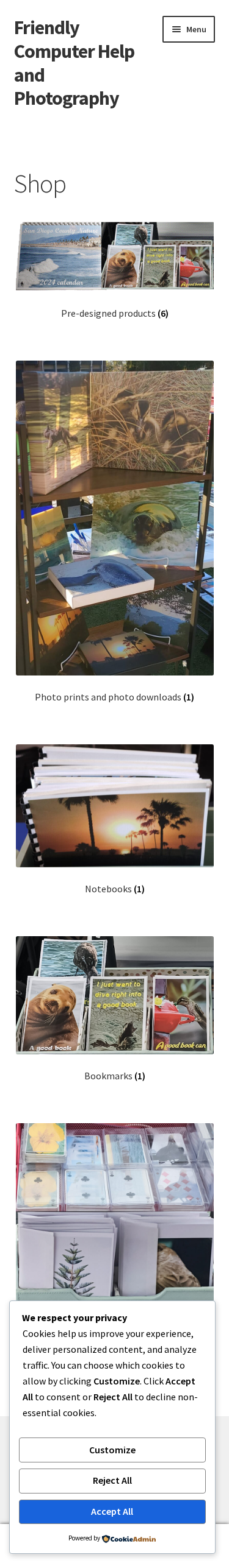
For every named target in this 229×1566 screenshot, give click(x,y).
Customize (112, 1450)
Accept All (112, 1511)
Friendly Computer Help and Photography (74, 63)
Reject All (112, 1480)
